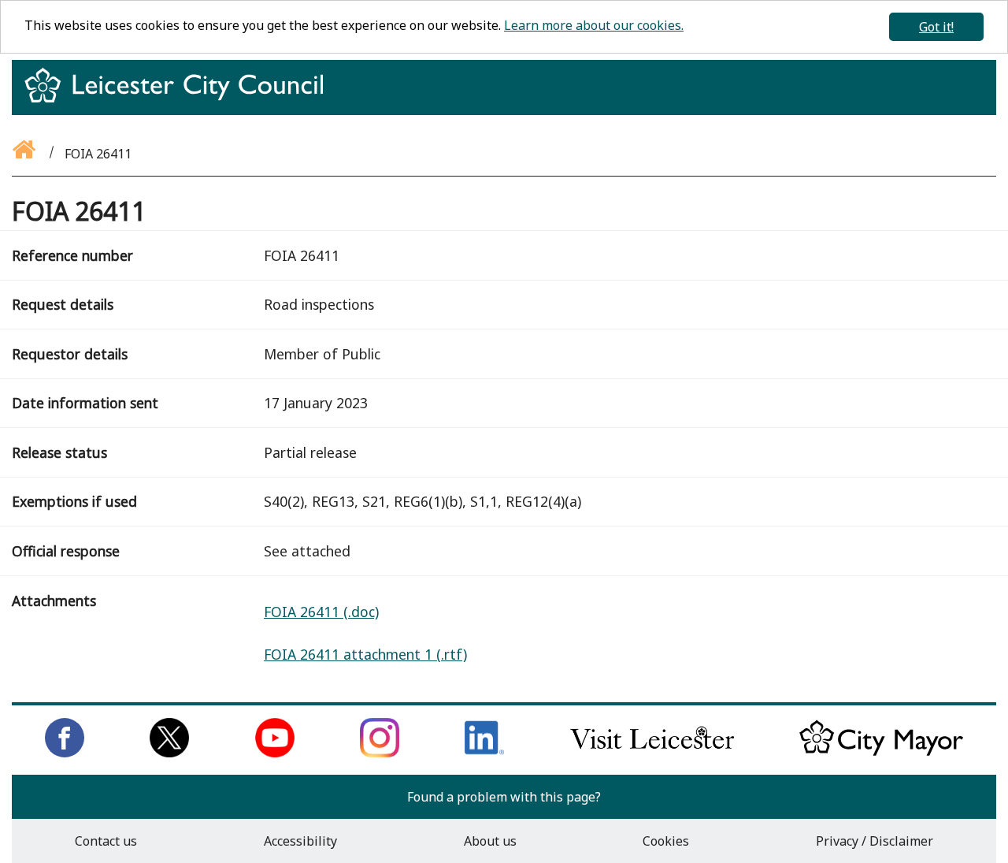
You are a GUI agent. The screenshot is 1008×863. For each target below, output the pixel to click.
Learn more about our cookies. (594, 25)
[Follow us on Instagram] (379, 752)
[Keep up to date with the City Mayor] (881, 752)
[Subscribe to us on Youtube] (275, 752)
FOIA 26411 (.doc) (321, 611)
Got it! (936, 26)
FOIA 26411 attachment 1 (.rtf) (365, 654)
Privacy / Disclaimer (874, 841)
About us (490, 841)
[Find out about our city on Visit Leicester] (652, 752)
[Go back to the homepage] (25, 153)
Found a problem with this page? (504, 796)
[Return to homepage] (180, 99)
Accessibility (300, 841)
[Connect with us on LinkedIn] (484, 752)
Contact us (106, 841)
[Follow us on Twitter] (169, 752)
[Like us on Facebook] (64, 752)
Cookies (666, 841)
